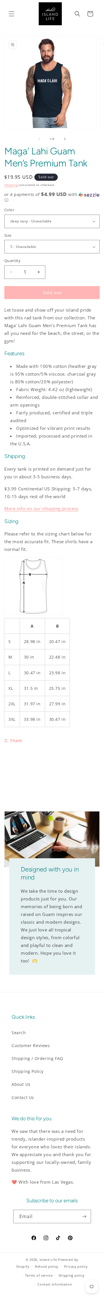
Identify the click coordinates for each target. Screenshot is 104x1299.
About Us (21, 1084)
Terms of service (39, 1275)
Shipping (11, 185)
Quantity (12, 260)
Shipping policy (72, 1275)
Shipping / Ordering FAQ (37, 1058)
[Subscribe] (84, 1216)
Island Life (48, 1259)
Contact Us (23, 1097)
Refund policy (46, 1266)
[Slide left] (39, 139)
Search (19, 1032)
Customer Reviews (31, 1045)
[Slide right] (64, 139)
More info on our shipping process (41, 508)
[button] (11, 13)
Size (8, 235)
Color (9, 209)
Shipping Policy (28, 1071)
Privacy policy (76, 1266)
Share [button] (16, 740)
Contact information (55, 1284)
